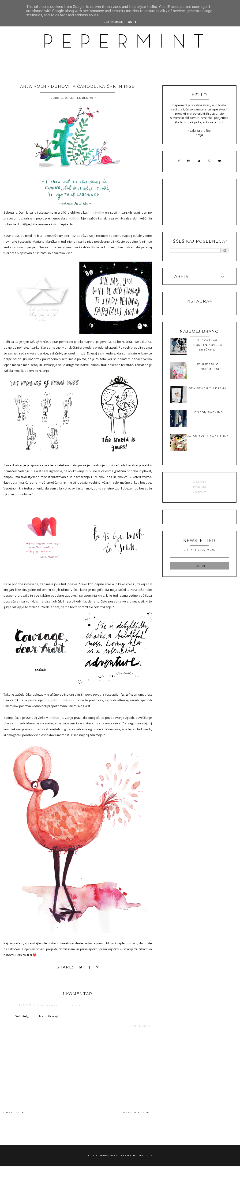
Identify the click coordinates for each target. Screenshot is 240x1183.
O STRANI (199, 481)
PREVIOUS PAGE (136, 1112)
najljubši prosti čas (60, 700)
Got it (133, 22)
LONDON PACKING (208, 412)
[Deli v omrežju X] (80, 967)
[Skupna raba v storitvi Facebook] (89, 967)
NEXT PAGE (14, 1112)
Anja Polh (94, 212)
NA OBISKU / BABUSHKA (208, 436)
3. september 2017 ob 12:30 (59, 1005)
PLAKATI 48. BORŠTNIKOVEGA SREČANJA (207, 345)
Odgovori (141, 1026)
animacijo (56, 718)
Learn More (113, 22)
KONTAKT (199, 492)
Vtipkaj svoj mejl (199, 549)
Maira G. (146, 1155)
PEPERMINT (108, 1155)
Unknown (25, 1005)
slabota (73, 218)
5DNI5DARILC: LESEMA (208, 388)
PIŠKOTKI (199, 487)
